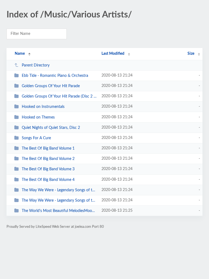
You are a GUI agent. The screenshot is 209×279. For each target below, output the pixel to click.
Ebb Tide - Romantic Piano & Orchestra (55, 76)
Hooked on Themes (38, 117)
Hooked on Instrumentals (43, 107)
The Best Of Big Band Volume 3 (48, 169)
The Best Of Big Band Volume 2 (48, 159)
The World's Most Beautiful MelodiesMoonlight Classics (59, 211)
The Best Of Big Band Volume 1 (48, 148)
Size (191, 54)
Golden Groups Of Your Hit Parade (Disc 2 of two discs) (59, 96)
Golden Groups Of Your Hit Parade (51, 86)
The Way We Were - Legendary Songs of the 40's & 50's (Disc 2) (59, 200)
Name (20, 54)
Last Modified (113, 54)
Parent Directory (36, 65)
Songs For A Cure (36, 138)
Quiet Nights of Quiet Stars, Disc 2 (51, 128)
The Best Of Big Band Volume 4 (48, 180)
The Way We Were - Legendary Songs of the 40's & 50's (59, 190)
